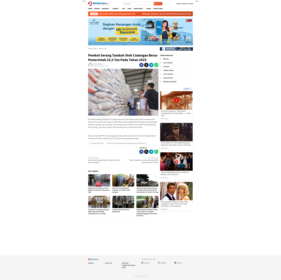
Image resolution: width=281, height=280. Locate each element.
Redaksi (91, 263)
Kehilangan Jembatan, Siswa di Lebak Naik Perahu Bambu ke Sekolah (152, 14)
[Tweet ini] (146, 65)
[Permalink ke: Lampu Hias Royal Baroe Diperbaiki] (123, 202)
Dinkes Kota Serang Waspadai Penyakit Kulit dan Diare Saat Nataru (104, 160)
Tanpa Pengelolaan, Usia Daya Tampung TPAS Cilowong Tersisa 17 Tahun (143, 160)
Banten (166, 59)
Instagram (163, 263)
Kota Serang (167, 63)
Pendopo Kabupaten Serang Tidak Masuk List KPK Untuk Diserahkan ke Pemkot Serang (147, 190)
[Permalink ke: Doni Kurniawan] (90, 65)
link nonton (168, 78)
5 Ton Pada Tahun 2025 (96, 143)
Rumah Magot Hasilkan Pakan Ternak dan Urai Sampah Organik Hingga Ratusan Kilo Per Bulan (147, 213)
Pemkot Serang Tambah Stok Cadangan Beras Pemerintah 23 (126, 143)
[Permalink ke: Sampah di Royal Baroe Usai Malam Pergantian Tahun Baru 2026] (99, 180)
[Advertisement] (75, 44)
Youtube (179, 263)
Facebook (147, 263)
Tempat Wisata (168, 70)
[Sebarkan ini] (141, 65)
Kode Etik (108, 263)
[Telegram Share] (151, 65)
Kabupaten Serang (170, 82)
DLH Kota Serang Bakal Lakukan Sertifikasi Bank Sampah (121, 190)
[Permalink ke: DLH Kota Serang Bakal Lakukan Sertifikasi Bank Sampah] (123, 180)
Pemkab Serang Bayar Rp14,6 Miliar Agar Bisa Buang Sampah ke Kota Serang (98, 212)
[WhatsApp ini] (156, 65)
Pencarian (158, 4)
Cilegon (166, 66)
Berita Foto (103, 48)
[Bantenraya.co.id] (98, 4)
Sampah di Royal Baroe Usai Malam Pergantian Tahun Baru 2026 (99, 190)
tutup (84, 1)
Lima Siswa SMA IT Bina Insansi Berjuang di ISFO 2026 (99, 14)
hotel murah (168, 74)
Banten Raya (92, 48)
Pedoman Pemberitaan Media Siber (128, 265)
